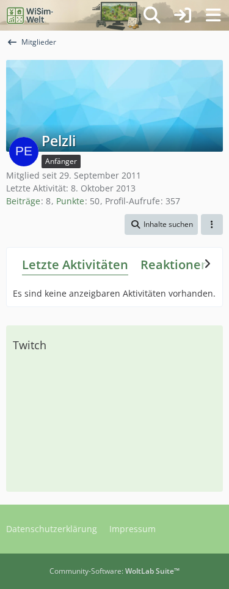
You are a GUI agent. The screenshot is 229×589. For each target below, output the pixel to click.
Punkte (70, 201)
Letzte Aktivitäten (75, 264)
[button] (161, 224)
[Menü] (213, 15)
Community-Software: (114, 571)
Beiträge (23, 201)
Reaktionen (174, 264)
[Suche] (152, 15)
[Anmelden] (182, 15)
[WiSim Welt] (30, 15)
